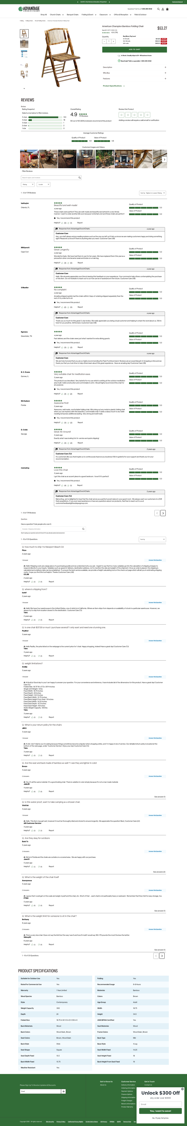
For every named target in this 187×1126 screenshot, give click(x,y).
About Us (103, 1085)
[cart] (167, 10)
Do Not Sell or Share (92, 1121)
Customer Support (177, 2)
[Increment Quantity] (113, 41)
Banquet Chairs (72, 15)
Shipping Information (128, 1097)
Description (107, 67)
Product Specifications (112, 86)
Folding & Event (87, 15)
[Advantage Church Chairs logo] (29, 9)
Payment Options (127, 1091)
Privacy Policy (61, 1121)
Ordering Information (128, 1088)
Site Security (50, 1121)
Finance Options (126, 1094)
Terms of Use (127, 1121)
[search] (158, 9)
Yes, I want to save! (160, 1110)
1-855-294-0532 (146, 9)
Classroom (104, 15)
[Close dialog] (182, 1089)
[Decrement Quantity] (104, 41)
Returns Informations (128, 1104)
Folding (22, 21)
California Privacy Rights (75, 1121)
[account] (163, 9)
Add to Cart (134, 49)
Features (106, 79)
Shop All (44, 15)
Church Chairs (55, 15)
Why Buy (106, 73)
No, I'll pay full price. (160, 1118)
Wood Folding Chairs (40, 21)
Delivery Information (128, 1085)
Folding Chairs (29, 21)
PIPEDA (112, 1121)
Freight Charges (126, 1101)
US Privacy (103, 1121)
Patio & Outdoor (140, 15)
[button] (24, 33)
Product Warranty (127, 1107)
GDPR (119, 1121)
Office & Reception (121, 15)
